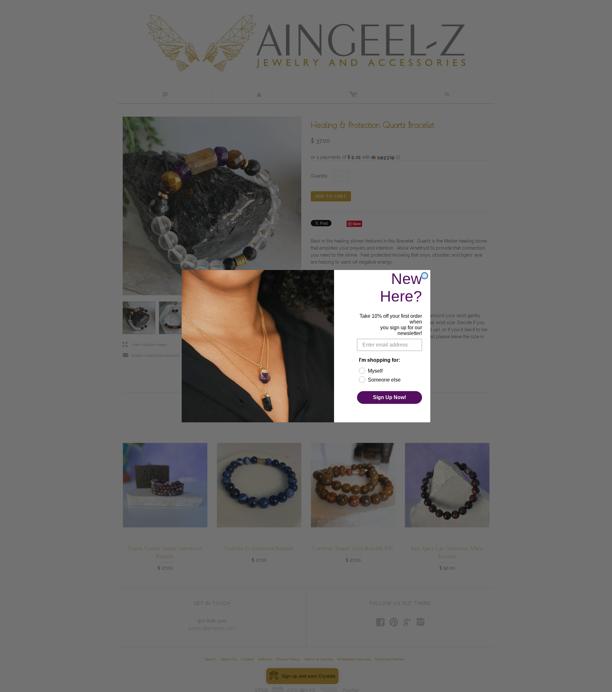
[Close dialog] (424, 276)
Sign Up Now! (389, 397)
